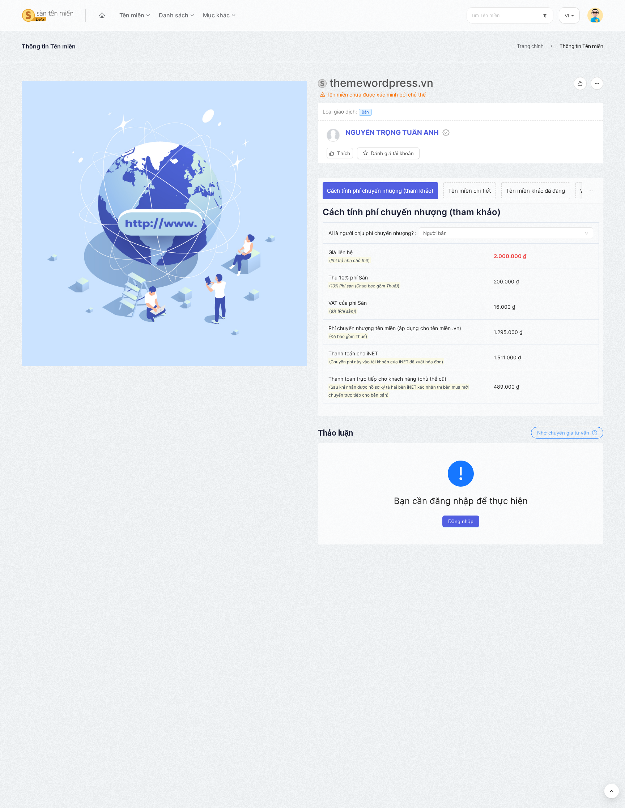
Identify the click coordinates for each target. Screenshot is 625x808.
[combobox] (510, 15)
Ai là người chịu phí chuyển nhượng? (371, 233)
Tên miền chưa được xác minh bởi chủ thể (375, 94)
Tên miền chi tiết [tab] (469, 190)
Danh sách (173, 15)
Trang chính (530, 46)
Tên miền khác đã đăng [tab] (535, 190)
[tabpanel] (461, 308)
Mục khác (216, 15)
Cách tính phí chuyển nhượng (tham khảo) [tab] (380, 190)
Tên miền (131, 15)
